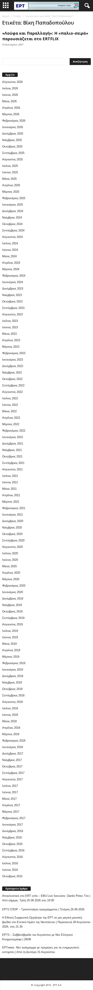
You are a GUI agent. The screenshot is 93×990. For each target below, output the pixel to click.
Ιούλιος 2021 (10, 475)
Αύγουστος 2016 (12, 856)
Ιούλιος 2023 (10, 320)
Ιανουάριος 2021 (12, 514)
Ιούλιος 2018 (10, 708)
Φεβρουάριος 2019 (13, 663)
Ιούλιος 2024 (10, 243)
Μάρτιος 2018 (10, 734)
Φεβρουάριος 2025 (13, 198)
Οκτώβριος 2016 (12, 844)
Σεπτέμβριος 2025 (13, 153)
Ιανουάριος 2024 (12, 282)
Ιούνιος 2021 (10, 482)
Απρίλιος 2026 (11, 107)
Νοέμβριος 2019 (12, 605)
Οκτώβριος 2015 (12, 876)
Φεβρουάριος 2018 (13, 740)
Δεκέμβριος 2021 (12, 443)
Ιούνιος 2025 (10, 172)
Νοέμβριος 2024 (12, 217)
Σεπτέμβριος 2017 (13, 773)
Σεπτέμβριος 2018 (13, 695)
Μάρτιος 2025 (10, 191)
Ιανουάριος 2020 (12, 592)
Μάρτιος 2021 (10, 501)
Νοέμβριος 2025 (12, 140)
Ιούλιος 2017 (10, 785)
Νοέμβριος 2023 (12, 295)
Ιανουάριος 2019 (12, 669)
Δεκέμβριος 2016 (12, 831)
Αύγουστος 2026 (12, 82)
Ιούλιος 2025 (10, 165)
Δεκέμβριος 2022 (12, 366)
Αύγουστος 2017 (12, 779)
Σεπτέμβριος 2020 (13, 540)
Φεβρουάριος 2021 (13, 508)
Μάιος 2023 (9, 333)
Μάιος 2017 (9, 798)
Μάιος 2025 (9, 178)
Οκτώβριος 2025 (12, 146)
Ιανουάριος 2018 (12, 747)
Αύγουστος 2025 (12, 159)
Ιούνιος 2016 (10, 869)
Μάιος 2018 (9, 721)
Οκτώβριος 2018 (12, 689)
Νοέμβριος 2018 (12, 682)
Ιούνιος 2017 (10, 792)
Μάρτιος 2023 (10, 346)
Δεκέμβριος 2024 (12, 211)
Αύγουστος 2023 (12, 314)
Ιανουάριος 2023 (12, 359)
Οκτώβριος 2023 (12, 301)
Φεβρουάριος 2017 (13, 818)
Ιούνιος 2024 (10, 249)
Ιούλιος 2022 (10, 398)
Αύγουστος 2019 (12, 624)
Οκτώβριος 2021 (12, 456)
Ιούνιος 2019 (10, 637)
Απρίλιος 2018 (11, 727)
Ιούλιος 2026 (10, 88)
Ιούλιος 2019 (10, 630)
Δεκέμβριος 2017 (12, 753)
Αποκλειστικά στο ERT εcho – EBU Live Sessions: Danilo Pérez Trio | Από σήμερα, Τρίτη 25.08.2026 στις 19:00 (46, 898)
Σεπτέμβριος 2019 (13, 618)
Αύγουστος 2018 (12, 701)
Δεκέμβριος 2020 (12, 521)
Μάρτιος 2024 (10, 269)
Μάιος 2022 (9, 411)
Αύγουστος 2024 (12, 237)
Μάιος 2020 (9, 566)
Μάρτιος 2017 (10, 811)
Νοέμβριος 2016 (12, 837)
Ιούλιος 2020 (10, 553)
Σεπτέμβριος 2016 (13, 850)
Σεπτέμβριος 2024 (13, 230)
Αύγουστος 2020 (12, 546)
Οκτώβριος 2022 (12, 379)
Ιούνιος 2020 (10, 559)
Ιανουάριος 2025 (12, 204)
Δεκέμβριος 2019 (12, 598)
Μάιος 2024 (9, 256)
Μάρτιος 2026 (10, 114)
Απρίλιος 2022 (11, 417)
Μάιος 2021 (9, 488)
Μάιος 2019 (9, 643)
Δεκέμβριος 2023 (12, 288)
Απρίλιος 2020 (11, 572)
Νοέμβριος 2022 (12, 372)
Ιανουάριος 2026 (12, 127)
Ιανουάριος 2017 (12, 824)
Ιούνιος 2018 (10, 714)
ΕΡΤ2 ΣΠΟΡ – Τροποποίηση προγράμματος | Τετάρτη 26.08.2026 (43, 909)
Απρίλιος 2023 (11, 340)
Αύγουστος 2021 (12, 469)
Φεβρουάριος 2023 (13, 353)
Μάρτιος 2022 (10, 424)
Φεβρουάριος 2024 (13, 275)
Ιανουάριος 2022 (12, 437)
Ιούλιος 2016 (10, 863)
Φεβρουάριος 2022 (13, 430)
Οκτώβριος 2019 (12, 611)
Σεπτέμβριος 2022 (13, 385)
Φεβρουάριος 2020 (13, 585)
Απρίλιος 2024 (11, 262)
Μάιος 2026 (9, 101)
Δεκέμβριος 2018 (12, 676)
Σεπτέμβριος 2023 (13, 308)
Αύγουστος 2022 (12, 392)
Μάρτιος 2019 (10, 656)
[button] (86, 6)
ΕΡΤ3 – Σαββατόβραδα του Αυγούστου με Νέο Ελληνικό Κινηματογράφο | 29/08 (37, 937)
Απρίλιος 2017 (11, 805)
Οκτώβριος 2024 (12, 224)
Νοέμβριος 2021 (12, 450)
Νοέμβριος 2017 (12, 760)
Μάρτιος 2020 (10, 579)
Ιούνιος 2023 (10, 327)
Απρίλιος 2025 (11, 185)
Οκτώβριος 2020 (12, 534)
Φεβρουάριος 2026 (13, 120)
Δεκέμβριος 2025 (12, 133)
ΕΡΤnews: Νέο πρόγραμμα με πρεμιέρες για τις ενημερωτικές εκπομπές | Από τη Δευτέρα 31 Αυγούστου (40, 950)
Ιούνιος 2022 (10, 404)
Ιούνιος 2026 (10, 94)
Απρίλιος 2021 (11, 495)
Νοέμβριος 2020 (12, 527)
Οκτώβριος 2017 (12, 766)
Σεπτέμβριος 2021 (13, 463)
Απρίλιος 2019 (11, 650)
